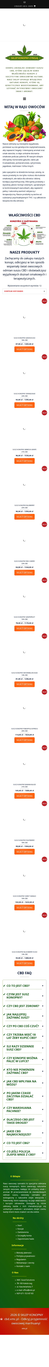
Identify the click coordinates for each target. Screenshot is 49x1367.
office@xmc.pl (29, 1290)
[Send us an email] (24, 2)
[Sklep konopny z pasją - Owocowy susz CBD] (24, 59)
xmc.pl (24, 1328)
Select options (24, 349)
